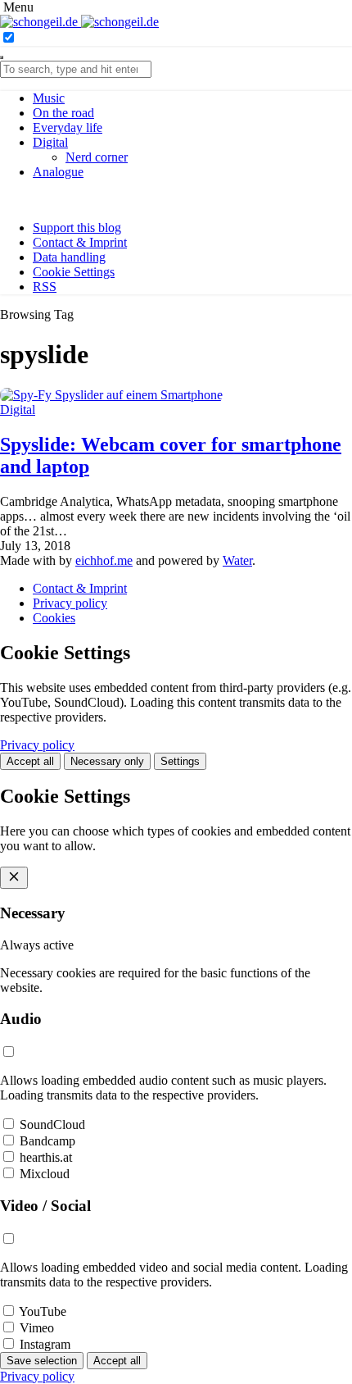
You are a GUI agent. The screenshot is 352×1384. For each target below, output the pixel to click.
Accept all (30, 761)
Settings (180, 761)
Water (237, 560)
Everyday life (67, 127)
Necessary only (107, 761)
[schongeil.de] (79, 22)
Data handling (69, 257)
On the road (63, 113)
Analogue (58, 172)
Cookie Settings (74, 272)
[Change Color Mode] (8, 38)
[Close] (1, 57)
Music (49, 98)
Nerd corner (96, 157)
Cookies (54, 618)
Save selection (42, 1360)
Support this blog (77, 227)
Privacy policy (70, 603)
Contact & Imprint (80, 242)
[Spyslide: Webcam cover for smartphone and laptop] (111, 395)
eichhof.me (104, 560)
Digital (50, 142)
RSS (44, 287)
